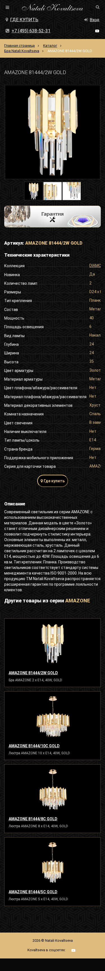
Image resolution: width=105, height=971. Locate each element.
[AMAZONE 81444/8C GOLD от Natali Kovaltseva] (52, 790)
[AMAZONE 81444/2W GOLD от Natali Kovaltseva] (52, 644)
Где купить (24, 19)
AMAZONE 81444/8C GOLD (33, 819)
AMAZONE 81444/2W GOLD (33, 673)
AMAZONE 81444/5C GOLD (33, 892)
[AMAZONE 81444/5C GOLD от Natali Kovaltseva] (52, 863)
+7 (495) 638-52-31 (30, 30)
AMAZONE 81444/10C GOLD (34, 746)
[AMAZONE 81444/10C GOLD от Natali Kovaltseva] (52, 717)
